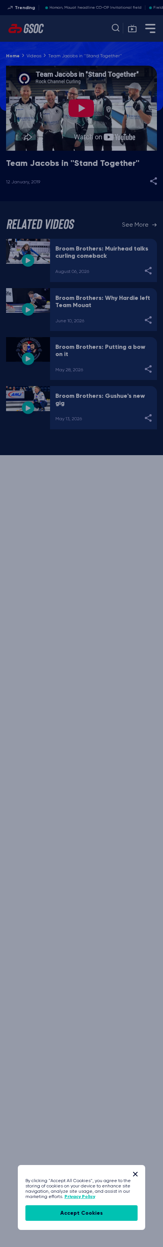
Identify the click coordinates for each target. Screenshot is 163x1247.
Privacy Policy (79, 1196)
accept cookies (81, 1213)
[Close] (135, 1174)
